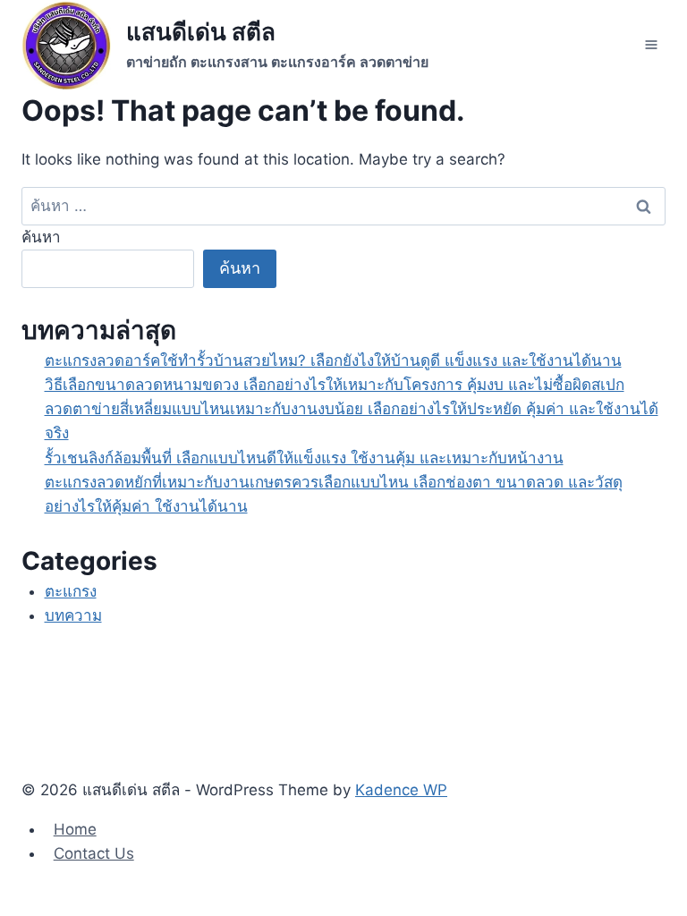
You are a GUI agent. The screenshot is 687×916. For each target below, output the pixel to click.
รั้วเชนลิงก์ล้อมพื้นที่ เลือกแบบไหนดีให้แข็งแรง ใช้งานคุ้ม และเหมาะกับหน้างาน (304, 458)
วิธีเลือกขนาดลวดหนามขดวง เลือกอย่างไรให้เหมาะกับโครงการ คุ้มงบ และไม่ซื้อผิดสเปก (334, 385)
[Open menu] (651, 44)
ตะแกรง (71, 591)
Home (75, 829)
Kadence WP (401, 790)
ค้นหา (41, 237)
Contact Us (94, 853)
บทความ (73, 615)
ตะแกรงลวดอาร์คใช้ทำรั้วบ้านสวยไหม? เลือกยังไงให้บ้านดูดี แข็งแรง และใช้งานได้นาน (333, 360)
